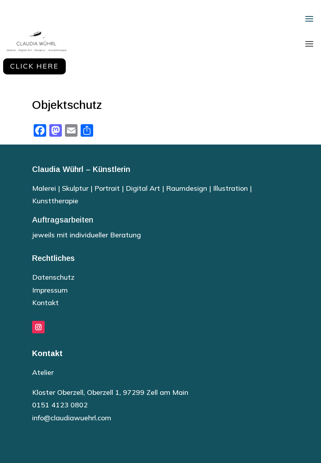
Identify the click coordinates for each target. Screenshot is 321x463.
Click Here (34, 66)
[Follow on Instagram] (38, 327)
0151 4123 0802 (60, 404)
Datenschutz (53, 277)
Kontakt (45, 302)
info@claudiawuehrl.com (71, 417)
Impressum (50, 290)
